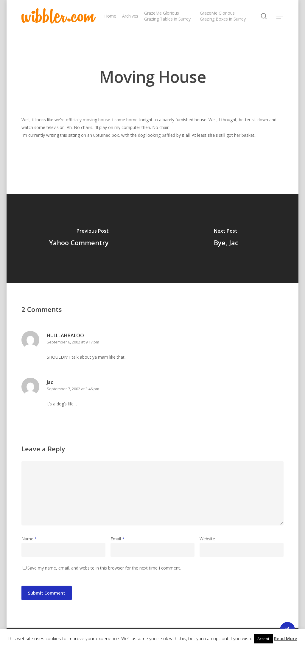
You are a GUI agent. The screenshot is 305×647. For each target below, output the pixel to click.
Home (110, 16)
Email (118, 539)
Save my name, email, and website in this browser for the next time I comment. (104, 568)
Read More (285, 638)
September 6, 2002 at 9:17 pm (73, 342)
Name (29, 539)
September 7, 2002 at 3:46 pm (73, 388)
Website (207, 539)
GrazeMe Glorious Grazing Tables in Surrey (167, 16)
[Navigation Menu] (280, 16)
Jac (50, 382)
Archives (130, 16)
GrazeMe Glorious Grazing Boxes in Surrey (223, 16)
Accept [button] (263, 638)
